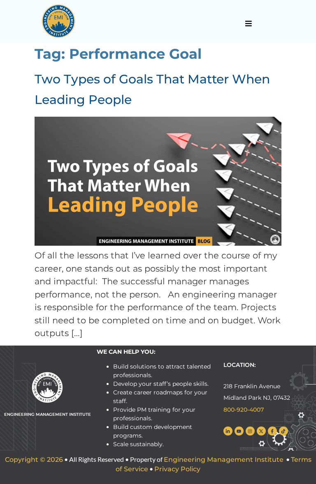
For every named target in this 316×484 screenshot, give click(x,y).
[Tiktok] (283, 431)
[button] (249, 23)
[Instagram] (250, 431)
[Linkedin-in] (227, 431)
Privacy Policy (177, 469)
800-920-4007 (243, 409)
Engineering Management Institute (223, 459)
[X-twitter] (261, 431)
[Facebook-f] (272, 431)
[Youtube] (239, 431)
